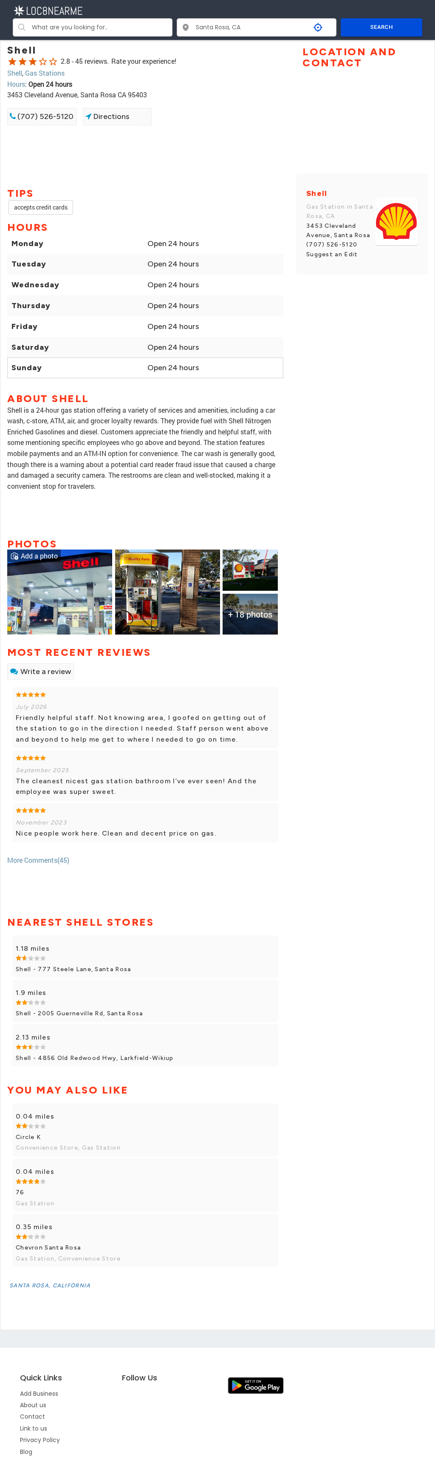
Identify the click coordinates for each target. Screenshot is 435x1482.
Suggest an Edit (332, 254)
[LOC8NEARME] (48, 10)
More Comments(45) (38, 860)
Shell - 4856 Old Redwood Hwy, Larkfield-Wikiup (95, 1058)
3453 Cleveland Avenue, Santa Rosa (338, 230)
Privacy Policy (40, 1440)
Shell (14, 72)
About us (33, 1405)
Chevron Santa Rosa (48, 1247)
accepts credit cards (41, 207)
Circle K (28, 1137)
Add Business (39, 1393)
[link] (59, 591)
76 (20, 1192)
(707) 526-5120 (44, 116)
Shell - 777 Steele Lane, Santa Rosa (73, 969)
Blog (26, 1452)
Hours (16, 83)
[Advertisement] (145, 155)
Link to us (33, 1428)
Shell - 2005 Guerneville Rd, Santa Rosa (79, 1013)
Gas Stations (45, 72)
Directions (110, 116)
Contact (32, 1416)
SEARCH (381, 27)
